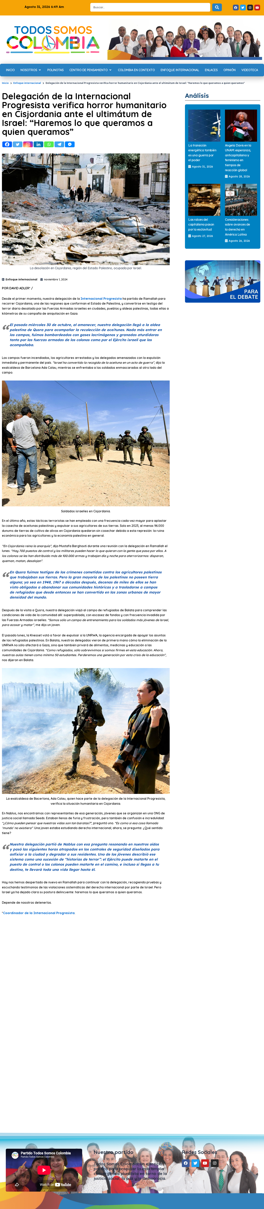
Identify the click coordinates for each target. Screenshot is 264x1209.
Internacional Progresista (101, 299)
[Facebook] (7, 144)
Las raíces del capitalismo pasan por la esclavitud (201, 224)
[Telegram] (59, 144)
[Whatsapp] (49, 144)
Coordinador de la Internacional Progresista (39, 913)
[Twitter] (17, 144)
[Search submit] (217, 7)
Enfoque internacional (27, 83)
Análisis (197, 95)
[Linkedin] (38, 144)
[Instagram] (28, 144)
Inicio (5, 83)
